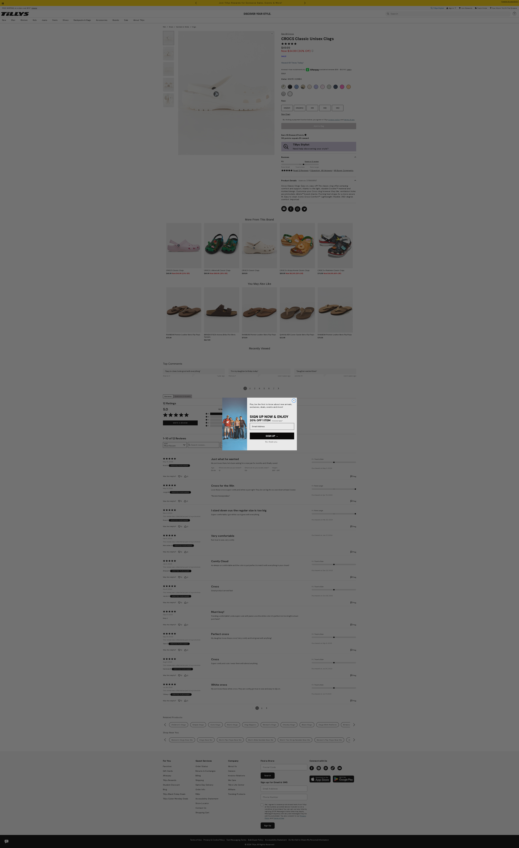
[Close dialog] (294, 401)
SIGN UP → (272, 436)
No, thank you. (271, 442)
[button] (354, 243)
